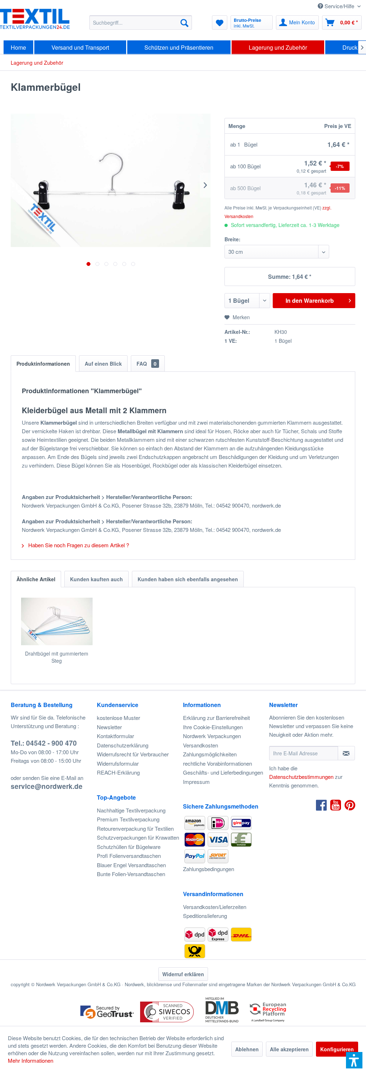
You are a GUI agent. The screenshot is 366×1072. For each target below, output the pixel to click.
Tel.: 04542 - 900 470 (44, 743)
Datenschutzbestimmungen (301, 776)
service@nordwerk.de (47, 786)
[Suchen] (184, 22)
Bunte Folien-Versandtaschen (131, 874)
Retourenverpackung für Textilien (135, 828)
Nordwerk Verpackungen (212, 736)
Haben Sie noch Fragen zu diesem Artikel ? (78, 545)
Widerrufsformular (118, 763)
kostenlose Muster (118, 717)
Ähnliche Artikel (35, 579)
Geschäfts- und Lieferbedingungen (223, 772)
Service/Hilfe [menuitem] (339, 6)
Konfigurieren (337, 1049)
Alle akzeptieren (289, 1049)
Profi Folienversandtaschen (129, 855)
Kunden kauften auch (96, 579)
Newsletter (109, 727)
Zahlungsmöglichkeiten (210, 754)
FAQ (147, 363)
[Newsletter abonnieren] (346, 753)
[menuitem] (140, 22)
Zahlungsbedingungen (208, 869)
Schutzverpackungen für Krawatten (138, 837)
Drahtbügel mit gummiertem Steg (56, 657)
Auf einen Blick (103, 363)
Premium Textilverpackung (128, 819)
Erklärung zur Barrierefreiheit (216, 717)
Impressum (196, 781)
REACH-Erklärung (118, 772)
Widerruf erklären (183, 974)
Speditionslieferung (205, 915)
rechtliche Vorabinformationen (217, 763)
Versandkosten (200, 745)
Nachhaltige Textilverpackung (131, 810)
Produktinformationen (43, 363)
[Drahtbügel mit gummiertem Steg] (57, 621)
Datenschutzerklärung (122, 745)
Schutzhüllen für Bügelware (128, 846)
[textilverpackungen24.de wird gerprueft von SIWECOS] (167, 1023)
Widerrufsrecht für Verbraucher (133, 754)
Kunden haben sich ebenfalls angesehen (188, 579)
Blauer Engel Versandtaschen (131, 865)
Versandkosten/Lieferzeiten (214, 906)
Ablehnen (247, 1049)
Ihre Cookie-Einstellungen (213, 727)
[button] (354, 1060)
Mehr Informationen (30, 1060)
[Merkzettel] (219, 22)
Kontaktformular (115, 736)
